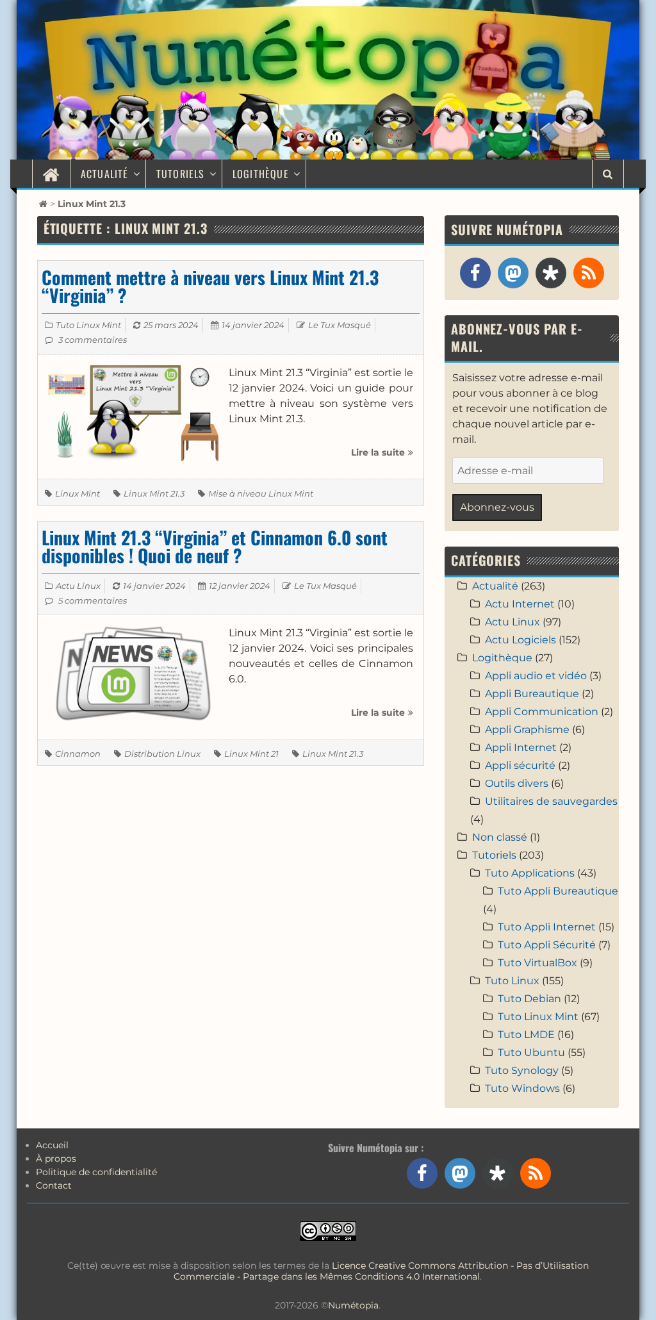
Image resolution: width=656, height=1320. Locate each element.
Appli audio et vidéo (536, 676)
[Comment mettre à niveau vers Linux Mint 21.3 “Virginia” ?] (133, 412)
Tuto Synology (522, 1070)
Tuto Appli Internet (547, 927)
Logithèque (261, 173)
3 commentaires (92, 339)
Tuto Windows (522, 1088)
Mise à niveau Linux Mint (260, 493)
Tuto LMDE (526, 1034)
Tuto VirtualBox (537, 963)
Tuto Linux (512, 981)
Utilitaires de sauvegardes (551, 801)
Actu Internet (520, 604)
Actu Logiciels (520, 640)
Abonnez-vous (497, 507)
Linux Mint (77, 493)
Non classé (499, 837)
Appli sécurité (520, 765)
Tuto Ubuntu (531, 1052)
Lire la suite (382, 457)
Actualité (105, 173)
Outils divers (516, 783)
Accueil (52, 1145)
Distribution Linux (162, 753)
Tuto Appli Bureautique (558, 891)
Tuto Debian (529, 999)
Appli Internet (521, 747)
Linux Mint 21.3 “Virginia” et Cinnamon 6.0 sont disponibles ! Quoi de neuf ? (215, 546)
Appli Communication (541, 711)
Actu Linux (78, 586)
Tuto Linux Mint (88, 325)
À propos (56, 1158)
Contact (54, 1185)
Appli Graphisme (527, 729)
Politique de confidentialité (96, 1172)
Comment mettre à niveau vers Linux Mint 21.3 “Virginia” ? (210, 286)
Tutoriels (180, 173)
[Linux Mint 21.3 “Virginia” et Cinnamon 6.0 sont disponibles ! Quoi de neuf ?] (133, 672)
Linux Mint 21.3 (154, 493)
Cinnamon (78, 753)
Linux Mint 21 (251, 753)
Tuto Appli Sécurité (547, 945)
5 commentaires (92, 600)
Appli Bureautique (532, 694)
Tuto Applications (530, 873)
